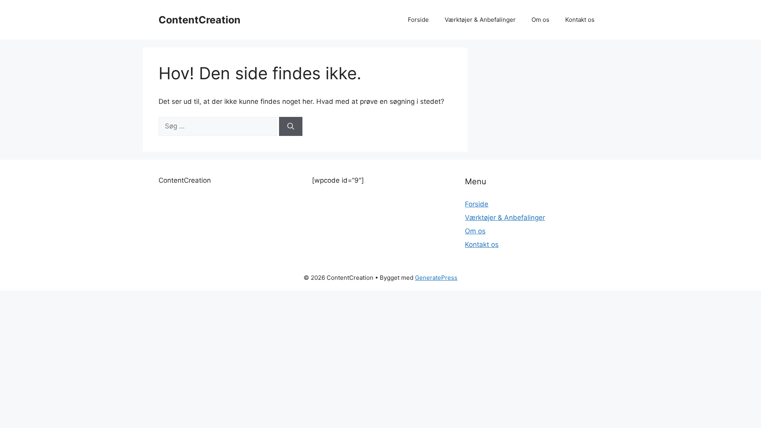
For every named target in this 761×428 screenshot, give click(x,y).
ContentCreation (200, 20)
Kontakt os (580, 19)
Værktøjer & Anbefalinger (480, 19)
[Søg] (290, 126)
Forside (418, 19)
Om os (540, 19)
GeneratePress (436, 277)
